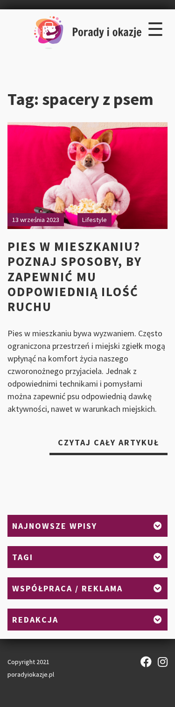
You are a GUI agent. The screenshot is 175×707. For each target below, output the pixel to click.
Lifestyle (94, 219)
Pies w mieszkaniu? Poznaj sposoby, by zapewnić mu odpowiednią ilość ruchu (74, 276)
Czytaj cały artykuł (113, 446)
